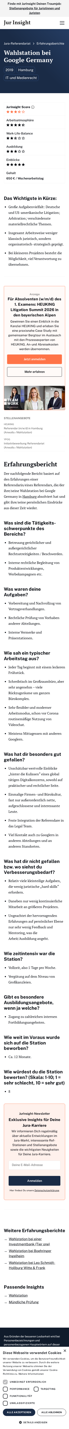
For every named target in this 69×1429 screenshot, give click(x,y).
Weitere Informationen (31, 1374)
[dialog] (34, 1388)
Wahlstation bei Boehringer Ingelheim (30, 1253)
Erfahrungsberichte (50, 43)
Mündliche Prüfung (24, 1302)
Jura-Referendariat (17, 43)
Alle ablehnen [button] (51, 1412)
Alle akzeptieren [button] (19, 1412)
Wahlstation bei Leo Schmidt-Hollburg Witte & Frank (32, 1265)
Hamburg (29, 496)
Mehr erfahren (35, 372)
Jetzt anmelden (34, 359)
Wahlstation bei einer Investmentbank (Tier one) (29, 1241)
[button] (61, 23)
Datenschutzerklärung (46, 1190)
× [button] (64, 1350)
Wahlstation (18, 1295)
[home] (17, 23)
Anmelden (34, 1181)
